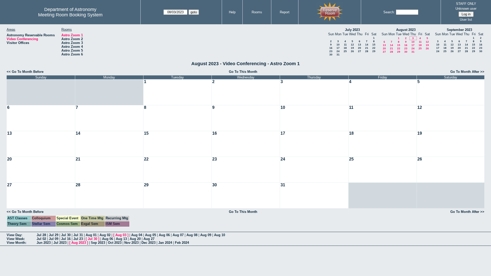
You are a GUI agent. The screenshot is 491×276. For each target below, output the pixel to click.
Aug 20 (135, 239)
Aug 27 (148, 239)
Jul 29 (53, 235)
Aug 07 (178, 235)
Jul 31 (78, 235)
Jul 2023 (59, 243)
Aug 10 (219, 235)
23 (330, 51)
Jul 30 (66, 235)
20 (359, 48)
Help (232, 12)
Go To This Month (243, 72)
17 (338, 48)
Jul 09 (53, 239)
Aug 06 (164, 235)
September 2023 (459, 30)
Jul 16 (66, 239)
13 (359, 44)
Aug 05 (150, 235)
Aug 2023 (78, 243)
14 (366, 44)
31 (338, 54)
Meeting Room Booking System (70, 14)
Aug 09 (205, 235)
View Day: (14, 235)
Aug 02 (104, 235)
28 (366, 51)
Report (284, 12)
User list (466, 19)
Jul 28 (41, 235)
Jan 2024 (165, 243)
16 (330, 48)
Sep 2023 (98, 243)
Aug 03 (120, 235)
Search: (389, 12)
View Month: (16, 243)
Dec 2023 (148, 243)
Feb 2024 (182, 243)
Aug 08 (191, 235)
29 (373, 51)
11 (345, 44)
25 (345, 51)
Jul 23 (78, 239)
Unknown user (465, 8)
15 (373, 44)
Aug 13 (121, 239)
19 (352, 48)
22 (373, 48)
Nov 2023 (131, 243)
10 (338, 44)
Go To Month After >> (467, 72)
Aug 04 (136, 235)
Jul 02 (41, 239)
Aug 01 (91, 235)
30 (330, 54)
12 (352, 44)
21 (366, 48)
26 (352, 51)
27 (359, 51)
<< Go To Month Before (25, 72)
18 (345, 48)
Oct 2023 (114, 243)
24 (338, 51)
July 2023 (352, 30)
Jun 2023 (44, 243)
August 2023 (406, 30)
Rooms (257, 12)
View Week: (16, 239)
